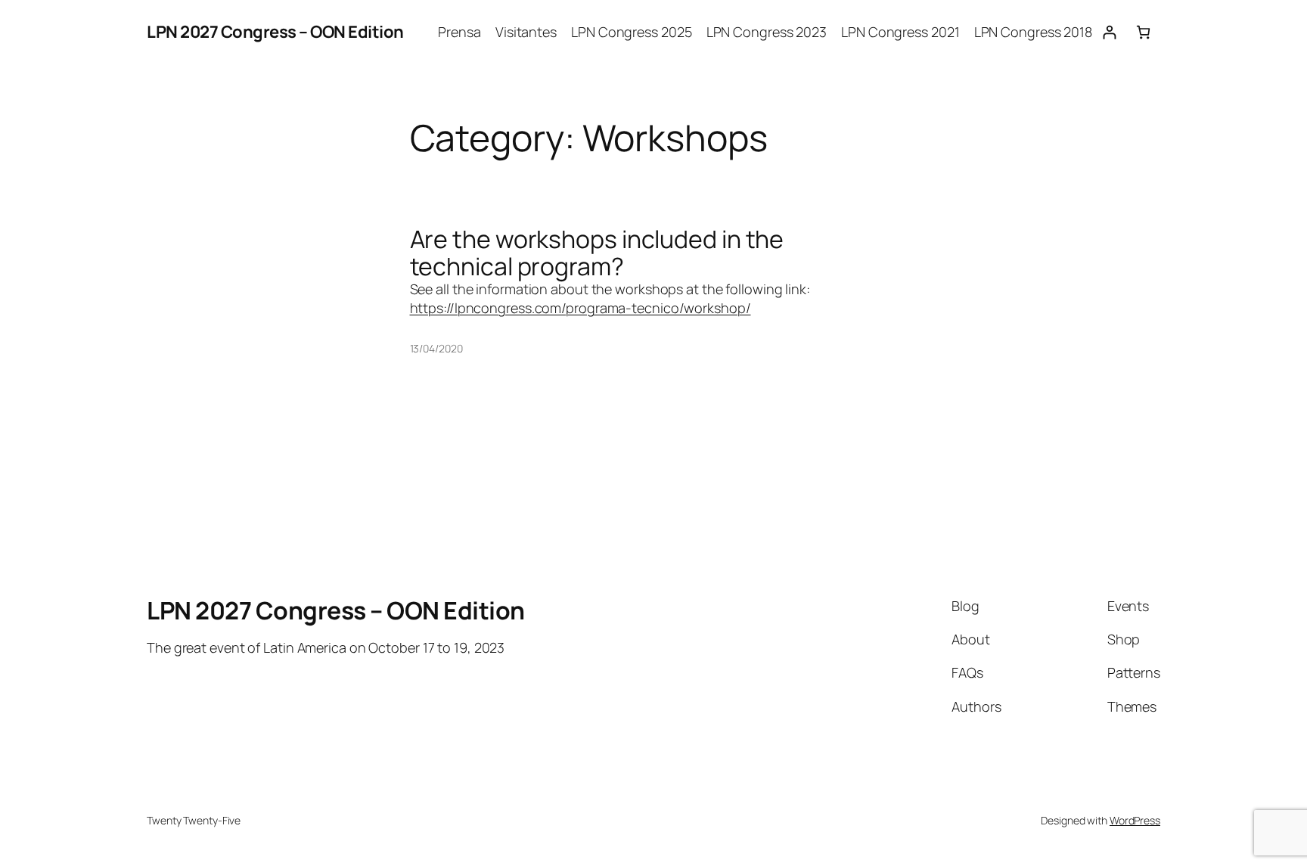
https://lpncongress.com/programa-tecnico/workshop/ (580, 308)
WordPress (1135, 820)
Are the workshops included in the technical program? (597, 252)
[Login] (1109, 32)
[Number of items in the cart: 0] (1143, 32)
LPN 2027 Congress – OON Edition (275, 31)
